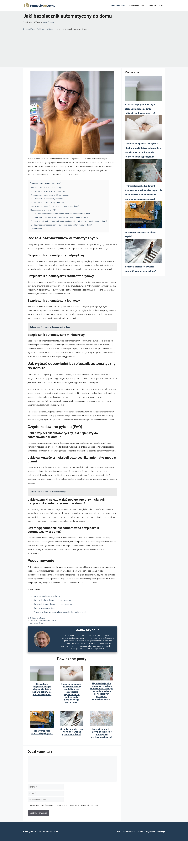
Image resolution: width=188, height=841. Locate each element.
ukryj (58, 183)
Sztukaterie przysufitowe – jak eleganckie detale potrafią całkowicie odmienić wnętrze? (41, 689)
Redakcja (161, 831)
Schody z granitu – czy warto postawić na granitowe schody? (71, 732)
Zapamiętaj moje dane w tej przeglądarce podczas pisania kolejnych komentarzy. (64, 805)
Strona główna (29, 29)
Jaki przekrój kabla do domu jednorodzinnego (53, 604)
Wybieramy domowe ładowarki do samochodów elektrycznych (60, 612)
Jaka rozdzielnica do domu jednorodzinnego (52, 600)
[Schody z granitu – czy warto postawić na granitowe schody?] (143, 252)
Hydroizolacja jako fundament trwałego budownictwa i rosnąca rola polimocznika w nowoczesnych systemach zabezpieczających (101, 691)
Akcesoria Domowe (156, 5)
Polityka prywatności (125, 831)
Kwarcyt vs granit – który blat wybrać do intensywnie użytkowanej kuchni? (101, 733)
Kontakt (140, 831)
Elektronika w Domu (118, 5)
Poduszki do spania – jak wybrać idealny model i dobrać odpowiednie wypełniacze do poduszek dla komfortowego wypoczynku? (71, 693)
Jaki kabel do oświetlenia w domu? (43, 620)
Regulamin (150, 831)
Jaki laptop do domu (37, 623)
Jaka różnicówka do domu (44, 608)
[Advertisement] (94, 49)
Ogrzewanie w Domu (136, 5)
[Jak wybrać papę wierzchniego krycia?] (143, 215)
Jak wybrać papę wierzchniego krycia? (42, 732)
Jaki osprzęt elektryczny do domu (48, 596)
